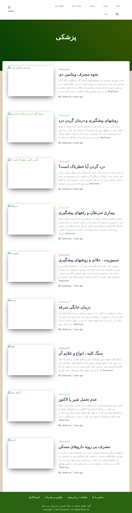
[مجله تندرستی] (12, 10)
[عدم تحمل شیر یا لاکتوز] (31, 406)
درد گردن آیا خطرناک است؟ (81, 166)
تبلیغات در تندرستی (77, 497)
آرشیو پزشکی (64, 69)
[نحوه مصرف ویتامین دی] (31, 81)
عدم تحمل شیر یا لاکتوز (77, 399)
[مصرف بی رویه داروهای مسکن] (31, 453)
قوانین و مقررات (53, 497)
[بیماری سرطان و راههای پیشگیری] (31, 219)
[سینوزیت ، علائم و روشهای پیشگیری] (31, 267)
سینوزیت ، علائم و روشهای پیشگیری (88, 260)
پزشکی (92, 6)
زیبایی (105, 6)
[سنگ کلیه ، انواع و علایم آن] (31, 360)
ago (78, 96)
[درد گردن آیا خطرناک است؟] (31, 173)
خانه (106, 14)
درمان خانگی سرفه (74, 307)
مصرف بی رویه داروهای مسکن (84, 446)
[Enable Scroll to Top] (126, 507)
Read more (113, 91)
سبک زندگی (76, 6)
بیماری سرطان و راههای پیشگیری (86, 212)
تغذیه (118, 6)
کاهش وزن (59, 6)
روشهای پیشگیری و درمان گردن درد (88, 120)
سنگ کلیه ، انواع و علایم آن (80, 353)
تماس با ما (97, 497)
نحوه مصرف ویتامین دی (78, 74)
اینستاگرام (34, 497)
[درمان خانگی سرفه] (31, 314)
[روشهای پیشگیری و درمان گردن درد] (31, 127)
